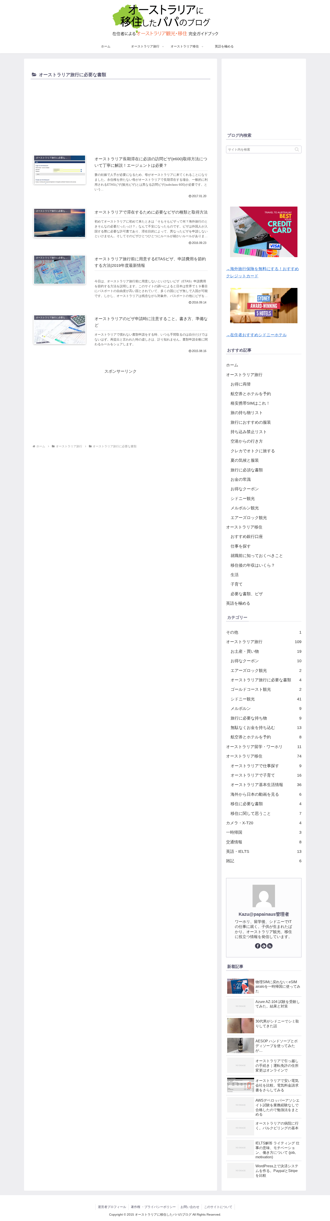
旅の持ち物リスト (247, 412)
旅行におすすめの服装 (251, 422)
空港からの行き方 (247, 441)
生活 (235, 575)
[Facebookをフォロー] (257, 946)
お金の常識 (241, 479)
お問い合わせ (189, 1207)
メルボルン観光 (245, 508)
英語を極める (238, 603)
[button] (297, 149)
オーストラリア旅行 (244, 374)
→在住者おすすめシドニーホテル (256, 335)
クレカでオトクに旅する (253, 451)
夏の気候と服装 (245, 460)
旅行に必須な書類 (247, 470)
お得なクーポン (245, 489)
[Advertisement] (120, 114)
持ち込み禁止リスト (249, 432)
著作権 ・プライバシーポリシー (153, 1207)
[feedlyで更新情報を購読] (263, 946)
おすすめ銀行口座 (247, 536)
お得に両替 (241, 384)
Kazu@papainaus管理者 (264, 914)
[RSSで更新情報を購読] (270, 946)
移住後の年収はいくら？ (253, 565)
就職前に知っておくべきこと (257, 555)
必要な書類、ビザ (247, 594)
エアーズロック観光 (249, 517)
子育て (237, 584)
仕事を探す (241, 546)
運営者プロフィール (112, 1207)
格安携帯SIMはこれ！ (250, 403)
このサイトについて (218, 1207)
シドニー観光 (243, 498)
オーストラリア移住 (244, 527)
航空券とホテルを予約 (251, 394)
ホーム (232, 365)
